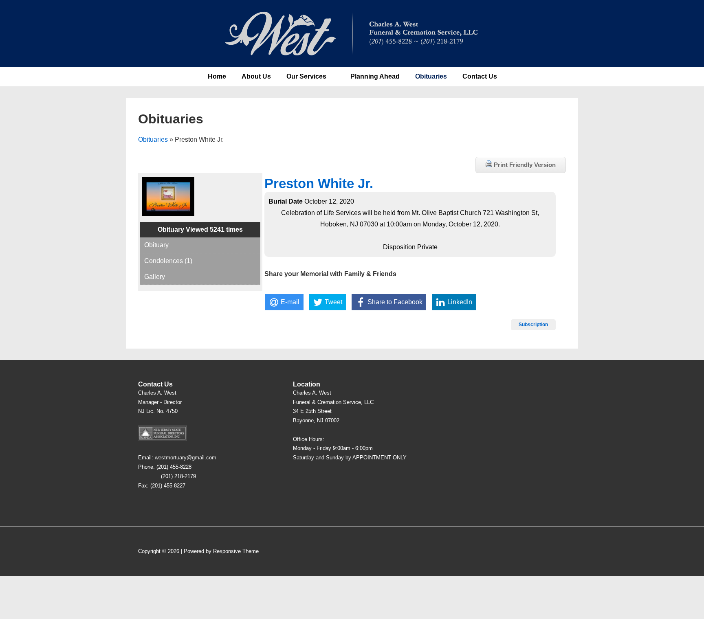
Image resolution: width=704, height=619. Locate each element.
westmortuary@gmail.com (185, 457)
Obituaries (431, 76)
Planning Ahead (375, 76)
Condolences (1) (168, 260)
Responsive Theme (236, 551)
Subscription (533, 324)
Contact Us (479, 76)
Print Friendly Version (524, 164)
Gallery (154, 276)
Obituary (156, 244)
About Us (256, 76)
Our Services (306, 76)
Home (217, 76)
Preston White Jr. (318, 183)
